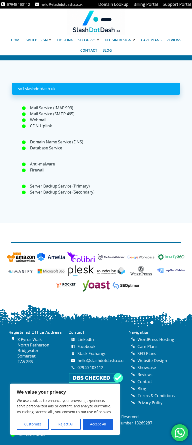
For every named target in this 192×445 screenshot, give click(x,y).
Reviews (173, 40)
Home (16, 40)
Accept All (98, 424)
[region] (65, 409)
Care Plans (151, 40)
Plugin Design (118, 40)
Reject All (65, 424)
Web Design (37, 40)
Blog (107, 50)
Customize (33, 424)
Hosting (65, 40)
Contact (89, 50)
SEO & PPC (87, 40)
